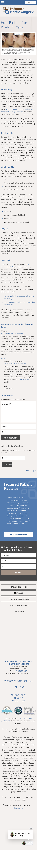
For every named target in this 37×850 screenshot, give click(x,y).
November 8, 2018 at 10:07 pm (15, 364)
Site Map (18, 698)
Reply (3, 359)
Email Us (19, 593)
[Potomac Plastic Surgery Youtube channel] (23, 688)
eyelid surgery (23, 379)
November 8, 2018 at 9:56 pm (12, 334)
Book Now (19, 611)
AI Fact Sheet (18, 700)
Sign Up (18, 572)
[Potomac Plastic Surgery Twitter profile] (16, 688)
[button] (3, 2)
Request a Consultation (19, 605)
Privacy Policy (18, 695)
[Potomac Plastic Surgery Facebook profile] (13, 688)
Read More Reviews (18, 534)
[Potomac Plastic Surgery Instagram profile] (20, 688)
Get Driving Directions (20, 599)
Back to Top (30, 471)
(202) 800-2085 (21, 671)
